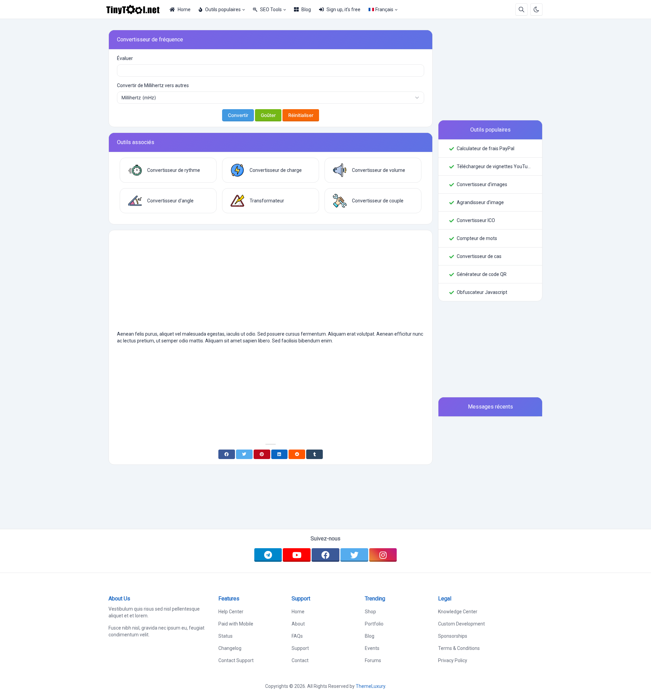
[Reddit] (297, 454)
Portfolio (374, 624)
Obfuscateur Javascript (482, 292)
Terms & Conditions (459, 648)
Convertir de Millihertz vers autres (153, 85)
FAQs (297, 636)
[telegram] (268, 555)
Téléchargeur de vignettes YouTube (494, 166)
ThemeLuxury (370, 686)
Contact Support (236, 660)
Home (184, 9)
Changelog (229, 648)
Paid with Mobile (235, 624)
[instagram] (383, 555)
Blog (306, 9)
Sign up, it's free (343, 9)
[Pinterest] (262, 454)
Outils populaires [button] (223, 9)
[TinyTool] (135, 9)
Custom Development (461, 624)
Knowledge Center (457, 611)
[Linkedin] (279, 454)
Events (372, 648)
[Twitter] (244, 454)
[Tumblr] (314, 454)
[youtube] (297, 555)
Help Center (230, 611)
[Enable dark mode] (536, 9)
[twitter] (354, 555)
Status (225, 636)
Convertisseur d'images (482, 184)
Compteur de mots (477, 238)
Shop (370, 611)
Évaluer (125, 58)
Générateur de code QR (482, 274)
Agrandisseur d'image (480, 202)
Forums (373, 660)
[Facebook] (226, 454)
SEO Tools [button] (271, 9)
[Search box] (521, 9)
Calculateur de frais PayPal (485, 148)
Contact (300, 660)
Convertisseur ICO (476, 220)
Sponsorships (452, 636)
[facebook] (325, 555)
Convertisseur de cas (479, 256)
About (298, 624)
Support (300, 648)
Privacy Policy (452, 660)
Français (384, 9)
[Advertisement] (270, 283)
